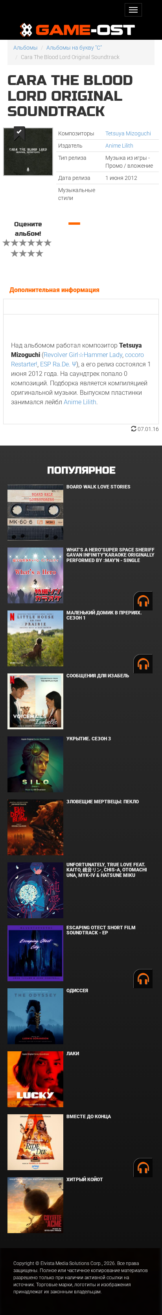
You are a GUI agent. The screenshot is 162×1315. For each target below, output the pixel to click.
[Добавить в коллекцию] (18, 133)
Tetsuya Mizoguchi (128, 133)
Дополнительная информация (54, 290)
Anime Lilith (119, 145)
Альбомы (25, 47)
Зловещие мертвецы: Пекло (102, 802)
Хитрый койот (84, 1179)
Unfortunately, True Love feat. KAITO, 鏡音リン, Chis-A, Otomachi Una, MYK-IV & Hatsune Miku (106, 870)
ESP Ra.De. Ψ (58, 364)
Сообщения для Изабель (97, 676)
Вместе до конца (88, 1116)
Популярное (81, 470)
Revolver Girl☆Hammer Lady (83, 355)
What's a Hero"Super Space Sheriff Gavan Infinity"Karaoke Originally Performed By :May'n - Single (110, 555)
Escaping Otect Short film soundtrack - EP (101, 930)
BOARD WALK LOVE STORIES (98, 487)
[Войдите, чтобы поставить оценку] (7, 243)
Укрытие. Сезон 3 (88, 739)
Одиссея (77, 990)
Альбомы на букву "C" (74, 47)
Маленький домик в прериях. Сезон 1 (104, 615)
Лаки (72, 1053)
